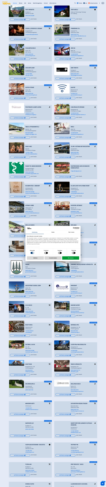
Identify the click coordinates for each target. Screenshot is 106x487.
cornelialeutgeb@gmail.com (77, 452)
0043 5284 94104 (74, 390)
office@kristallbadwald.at (31, 154)
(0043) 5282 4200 (75, 152)
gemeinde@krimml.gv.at (76, 95)
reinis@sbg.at (28, 332)
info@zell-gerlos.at (29, 452)
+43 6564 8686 (28, 73)
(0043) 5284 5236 (29, 93)
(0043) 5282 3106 (29, 390)
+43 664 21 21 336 (29, 113)
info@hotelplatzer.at (30, 312)
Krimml (46, 3)
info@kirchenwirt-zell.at (30, 471)
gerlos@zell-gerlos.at (30, 55)
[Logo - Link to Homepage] (6, 2)
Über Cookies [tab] (71, 232)
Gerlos (29, 3)
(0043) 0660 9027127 (75, 370)
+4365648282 (74, 191)
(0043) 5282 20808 (29, 172)
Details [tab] (53, 232)
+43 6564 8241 (28, 408)
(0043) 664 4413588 (29, 350)
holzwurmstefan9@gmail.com (32, 193)
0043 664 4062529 (75, 311)
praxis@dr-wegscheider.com (32, 173)
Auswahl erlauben (53, 257)
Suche (75, 3)
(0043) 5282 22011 (75, 73)
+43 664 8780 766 (75, 450)
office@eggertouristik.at (76, 75)
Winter (20, 3)
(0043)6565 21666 (75, 211)
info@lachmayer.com (76, 432)
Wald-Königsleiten (37, 3)
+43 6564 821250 (74, 113)
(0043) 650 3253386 (29, 191)
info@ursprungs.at (75, 332)
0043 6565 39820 (29, 132)
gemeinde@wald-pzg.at (30, 272)
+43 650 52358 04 (29, 331)
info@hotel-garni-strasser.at (77, 411)
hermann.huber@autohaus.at (32, 213)
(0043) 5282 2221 (29, 211)
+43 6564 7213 (74, 93)
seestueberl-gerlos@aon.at (31, 352)
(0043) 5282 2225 (75, 409)
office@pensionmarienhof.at (77, 312)
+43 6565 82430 (74, 54)
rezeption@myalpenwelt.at (31, 34)
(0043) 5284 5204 (29, 311)
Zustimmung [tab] (34, 232)
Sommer (15, 3)
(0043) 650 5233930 (29, 470)
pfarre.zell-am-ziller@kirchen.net (78, 36)
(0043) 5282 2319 (75, 34)
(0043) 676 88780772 (75, 470)
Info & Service (52, 3)
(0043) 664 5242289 (29, 15)
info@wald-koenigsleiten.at (77, 55)
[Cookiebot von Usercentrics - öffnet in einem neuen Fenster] (74, 228)
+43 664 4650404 (74, 431)
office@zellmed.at (75, 154)
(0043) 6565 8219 (29, 270)
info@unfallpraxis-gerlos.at (77, 391)
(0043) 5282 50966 (29, 429)
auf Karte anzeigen (19, 19)
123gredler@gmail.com (76, 171)
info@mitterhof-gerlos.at (31, 95)
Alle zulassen (70, 257)
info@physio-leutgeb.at (30, 114)
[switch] (46, 253)
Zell (25, 3)
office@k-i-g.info (29, 75)
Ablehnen (35, 257)
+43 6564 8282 (74, 350)
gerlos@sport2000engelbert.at (78, 471)
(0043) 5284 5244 (29, 54)
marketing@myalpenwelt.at (77, 193)
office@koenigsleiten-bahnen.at (78, 114)
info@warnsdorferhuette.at (31, 409)
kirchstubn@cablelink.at (76, 213)
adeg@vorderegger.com (31, 134)
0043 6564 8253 (74, 331)
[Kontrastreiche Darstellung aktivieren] (99, 3)
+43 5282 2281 (28, 450)
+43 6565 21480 (29, 152)
